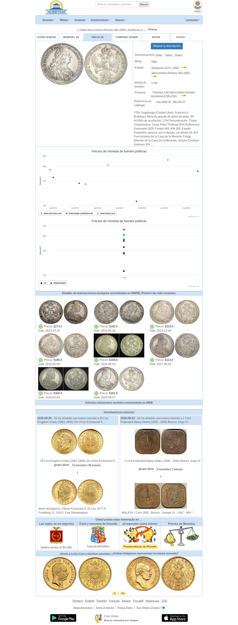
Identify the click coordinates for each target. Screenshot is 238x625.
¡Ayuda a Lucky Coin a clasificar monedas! (85, 553)
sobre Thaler (174, 55)
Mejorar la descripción (167, 45)
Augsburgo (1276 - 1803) (165, 67)
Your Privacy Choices (148, 607)
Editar (156, 37)
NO (122, 593)
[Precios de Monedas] (181, 536)
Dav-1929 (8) (163, 101)
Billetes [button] (64, 19)
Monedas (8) (71, 37)
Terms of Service (105, 607)
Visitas (180, 37)
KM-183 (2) (179, 101)
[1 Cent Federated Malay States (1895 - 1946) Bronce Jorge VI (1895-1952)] (161, 441)
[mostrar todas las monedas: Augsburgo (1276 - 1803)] (185, 67)
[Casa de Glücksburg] (98, 534)
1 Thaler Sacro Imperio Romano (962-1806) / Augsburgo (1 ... (111, 29)
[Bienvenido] (56, 7)
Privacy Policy (125, 607)
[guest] (198, 4)
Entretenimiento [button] (99, 19)
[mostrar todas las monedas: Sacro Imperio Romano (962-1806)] (155, 76)
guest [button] (197, 11)
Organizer (80, 19)
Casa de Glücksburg (98, 546)
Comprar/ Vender (127, 37)
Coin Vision (111, 616)
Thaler (158, 55)
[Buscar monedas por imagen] (98, 618)
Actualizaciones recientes (119, 412)
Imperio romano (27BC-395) (56, 547)
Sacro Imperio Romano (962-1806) (170, 72)
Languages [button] (192, 19)
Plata (154, 61)
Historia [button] (119, 19)
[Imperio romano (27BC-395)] (56, 535)
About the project (82, 607)
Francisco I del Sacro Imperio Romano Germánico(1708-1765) (173, 94)
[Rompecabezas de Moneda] (139, 534)
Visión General (46, 37)
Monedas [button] (48, 19)
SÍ (115, 593)
